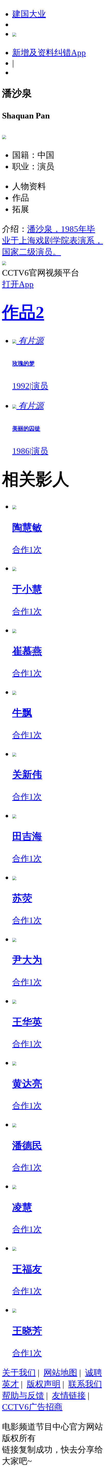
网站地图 (60, 1372)
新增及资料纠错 (49, 52)
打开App (18, 284)
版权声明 (43, 1384)
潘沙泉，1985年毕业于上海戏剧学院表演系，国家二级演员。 (52, 240)
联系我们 (85, 1384)
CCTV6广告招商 (32, 1407)
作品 (23, 312)
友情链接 (69, 1395)
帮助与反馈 (23, 1395)
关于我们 (19, 1372)
